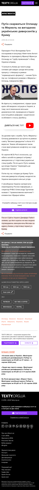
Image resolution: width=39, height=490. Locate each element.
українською (15, 484)
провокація (6, 325)
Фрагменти (5, 438)
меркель (11, 322)
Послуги (4, 453)
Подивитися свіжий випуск (19, 417)
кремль (20, 322)
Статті (3, 436)
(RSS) (7, 436)
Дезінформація (7, 458)
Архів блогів (6, 474)
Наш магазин (6, 470)
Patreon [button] (6, 302)
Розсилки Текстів (7, 441)
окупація (29, 319)
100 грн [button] (5, 287)
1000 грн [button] (26, 287)
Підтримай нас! (7, 467)
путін (4, 322)
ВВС (21, 81)
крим (27, 322)
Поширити (8, 44)
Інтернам (5, 462)
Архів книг (5, 477)
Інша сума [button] (6, 292)
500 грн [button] (16, 287)
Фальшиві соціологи (9, 455)
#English (4, 445)
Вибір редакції (6, 443)
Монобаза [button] (7, 307)
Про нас (4, 433)
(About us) (10, 433)
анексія (13, 319)
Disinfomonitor (6, 460)
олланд (5, 319)
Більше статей (8, 352)
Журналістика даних (8, 450)
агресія (20, 319)
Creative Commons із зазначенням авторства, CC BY (20, 483)
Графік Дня (5, 472)
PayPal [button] (19, 307)
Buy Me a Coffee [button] (21, 302)
